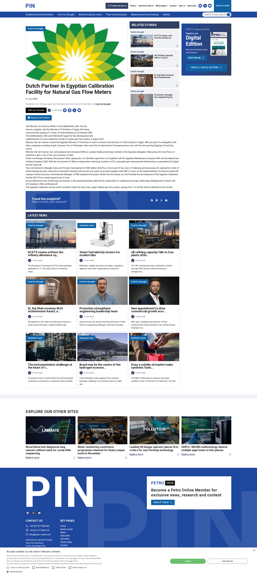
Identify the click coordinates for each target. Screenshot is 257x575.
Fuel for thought (66, 14)
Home (63, 526)
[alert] (128, 561)
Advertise (64, 539)
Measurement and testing (145, 14)
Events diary (66, 542)
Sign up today (161, 502)
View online (194, 58)
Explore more (32, 457)
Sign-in (182, 6)
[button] (8, 567)
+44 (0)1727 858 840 (39, 526)
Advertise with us (146, 6)
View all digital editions (204, 67)
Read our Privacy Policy (93, 563)
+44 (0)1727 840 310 (39, 530)
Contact (173, 6)
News (63, 532)
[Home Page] (30, 6)
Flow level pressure (116, 14)
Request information (40, 117)
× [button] (254, 550)
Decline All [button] (227, 561)
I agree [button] (188, 561)
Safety (166, 14)
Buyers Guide (66, 529)
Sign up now (222, 6)
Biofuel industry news (90, 14)
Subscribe (191, 6)
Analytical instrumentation (39, 14)
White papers (161, 6)
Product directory (118, 6)
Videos (133, 6)
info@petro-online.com (40, 534)
